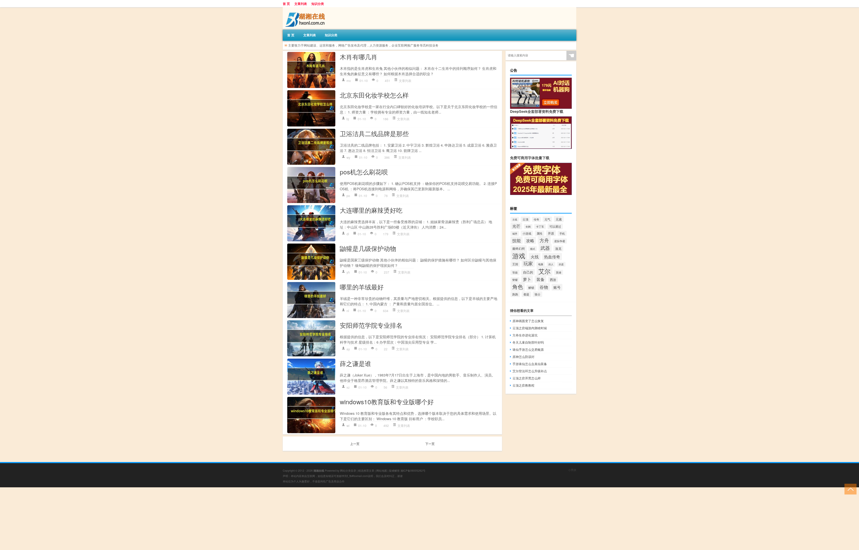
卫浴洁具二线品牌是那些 (374, 133)
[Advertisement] (134, 518)
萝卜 (527, 279)
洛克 (558, 248)
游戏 (518, 255)
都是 (526, 294)
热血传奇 (552, 256)
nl (348, 310)
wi (348, 425)
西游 (553, 279)
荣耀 (515, 280)
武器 (545, 247)
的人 (551, 264)
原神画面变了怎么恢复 (528, 321)
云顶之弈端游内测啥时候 (529, 328)
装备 (540, 279)
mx (349, 80)
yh (348, 272)
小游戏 (527, 233)
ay (348, 349)
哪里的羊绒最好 (362, 286)
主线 (514, 219)
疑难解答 (394, 470)
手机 (562, 233)
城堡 (514, 233)
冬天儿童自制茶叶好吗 (528, 342)
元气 (547, 219)
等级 (515, 272)
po (348, 195)
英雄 (558, 272)
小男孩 (572, 470)
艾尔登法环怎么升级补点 (529, 371)
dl (348, 234)
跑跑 (515, 294)
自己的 (528, 272)
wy (348, 157)
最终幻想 (518, 248)
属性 (539, 233)
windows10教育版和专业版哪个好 (387, 401)
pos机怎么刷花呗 (364, 171)
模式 (532, 248)
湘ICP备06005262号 (412, 470)
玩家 (528, 263)
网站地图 (381, 470)
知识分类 (317, 3)
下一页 (430, 443)
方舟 (544, 240)
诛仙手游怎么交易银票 (528, 349)
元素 (559, 219)
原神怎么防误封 (523, 356)
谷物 (544, 287)
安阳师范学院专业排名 (371, 325)
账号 (557, 287)
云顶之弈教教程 (523, 385)
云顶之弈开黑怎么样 (526, 378)
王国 (515, 264)
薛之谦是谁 (355, 363)
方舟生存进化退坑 (525, 335)
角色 (517, 286)
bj (348, 119)
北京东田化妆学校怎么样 (374, 94)
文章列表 (300, 3)
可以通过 (555, 226)
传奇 (536, 219)
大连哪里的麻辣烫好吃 (371, 209)
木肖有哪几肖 (358, 56)
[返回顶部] (849, 489)
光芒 (516, 226)
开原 (551, 233)
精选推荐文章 (366, 470)
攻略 (530, 240)
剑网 (528, 226)
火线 (535, 256)
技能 (516, 240)
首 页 (286, 3)
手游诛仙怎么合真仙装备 (529, 364)
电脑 (540, 264)
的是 (561, 264)
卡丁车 (540, 226)
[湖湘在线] (306, 8)
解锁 (531, 287)
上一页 (354, 443)
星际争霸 (559, 241)
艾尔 (544, 271)
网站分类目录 (348, 470)
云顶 (525, 219)
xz (348, 387)
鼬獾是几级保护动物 (368, 248)
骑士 (537, 294)
